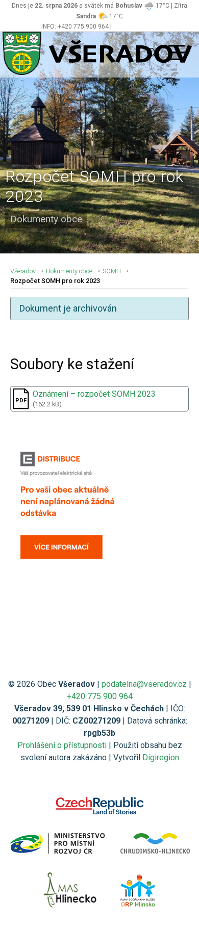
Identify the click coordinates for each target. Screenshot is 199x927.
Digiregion (160, 757)
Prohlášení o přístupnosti (62, 745)
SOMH (112, 271)
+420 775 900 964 (100, 696)
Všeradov (23, 271)
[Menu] (176, 53)
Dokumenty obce (69, 271)
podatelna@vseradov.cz (144, 684)
